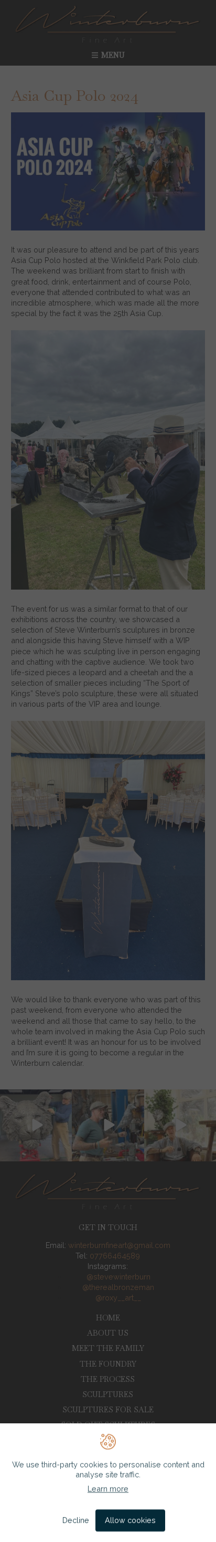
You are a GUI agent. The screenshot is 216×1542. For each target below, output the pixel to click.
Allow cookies (130, 1520)
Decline (75, 1520)
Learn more (108, 1489)
